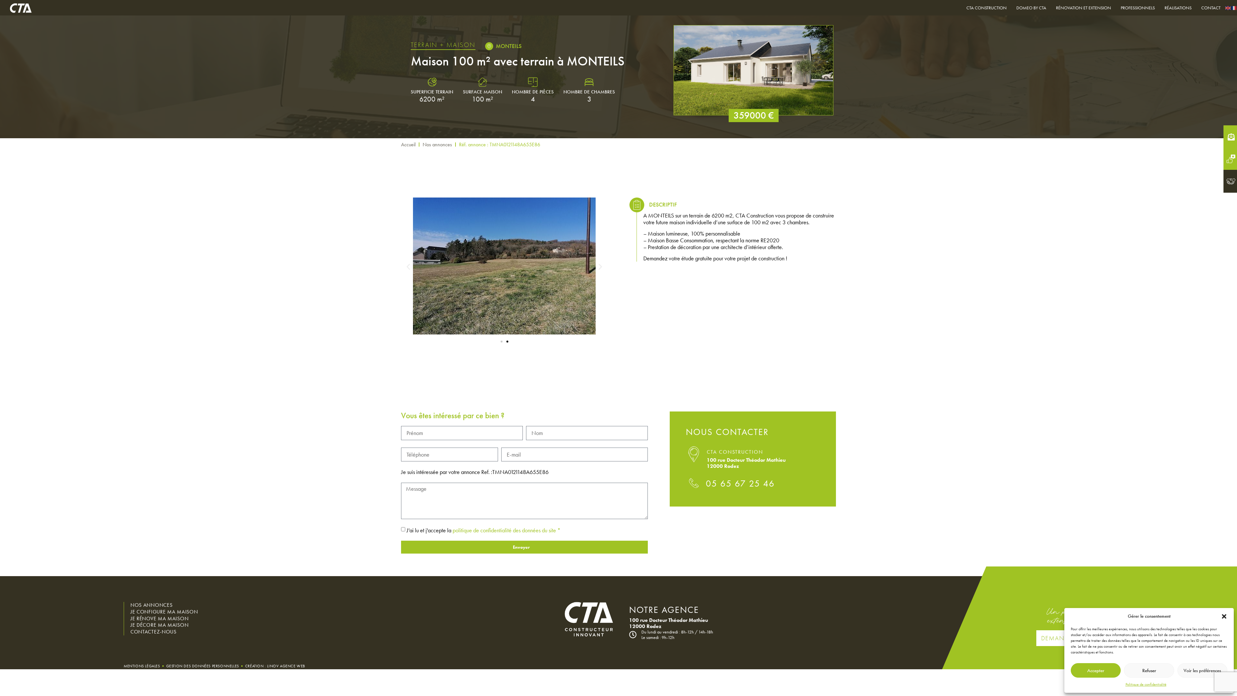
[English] (1228, 7)
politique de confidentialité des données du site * (507, 530)
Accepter (1095, 670)
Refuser (1149, 670)
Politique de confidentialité (1146, 684)
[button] (1224, 616)
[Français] (1234, 7)
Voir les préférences (1202, 670)
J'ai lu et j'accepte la (484, 530)
